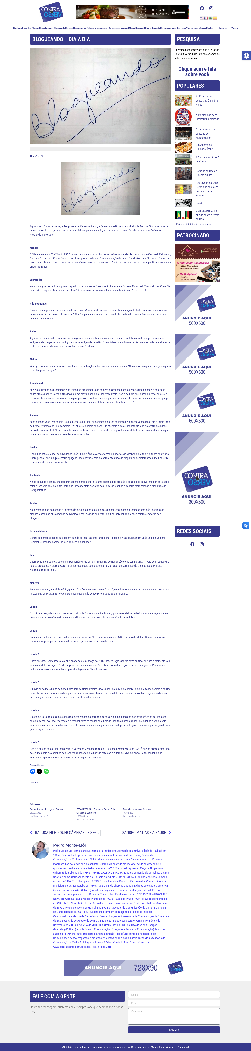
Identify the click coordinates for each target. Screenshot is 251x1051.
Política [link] (69, 28)
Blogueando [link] (59, 28)
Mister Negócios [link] (136, 28)
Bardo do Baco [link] (20, 28)
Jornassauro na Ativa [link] (118, 28)
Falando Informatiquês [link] (97, 28)
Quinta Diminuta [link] (152, 28)
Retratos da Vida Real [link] (170, 28)
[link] (246, 55)
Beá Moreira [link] (33, 28)
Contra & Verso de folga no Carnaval (47, 809)
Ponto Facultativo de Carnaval (137, 809)
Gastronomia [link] (80, 28)
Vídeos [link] (234, 28)
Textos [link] (210, 28)
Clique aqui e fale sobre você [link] (197, 72)
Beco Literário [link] (46, 28)
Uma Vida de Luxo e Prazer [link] (194, 28)
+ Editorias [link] (222, 28)
